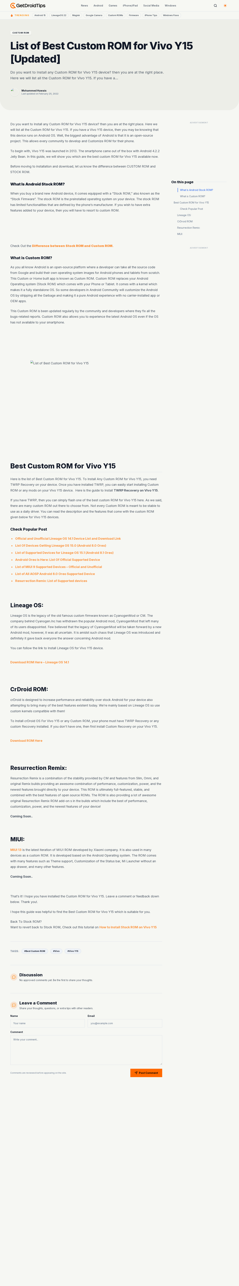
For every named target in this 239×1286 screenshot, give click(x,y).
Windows (170, 5)
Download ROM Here (26, 740)
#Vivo (56, 951)
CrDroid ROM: (185, 221)
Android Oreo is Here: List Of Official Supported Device (57, 560)
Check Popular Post (191, 208)
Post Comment (148, 1072)
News (84, 5)
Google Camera (94, 15)
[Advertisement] (86, 228)
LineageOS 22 (58, 15)
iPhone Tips (151, 15)
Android (98, 5)
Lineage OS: (184, 215)
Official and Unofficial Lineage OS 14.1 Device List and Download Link (68, 538)
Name (14, 1015)
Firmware (134, 15)
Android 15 (39, 15)
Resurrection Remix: (188, 227)
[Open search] (215, 5)
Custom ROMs (115, 15)
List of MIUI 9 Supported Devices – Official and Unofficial (58, 567)
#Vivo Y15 (73, 951)
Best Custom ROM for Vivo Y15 (191, 202)
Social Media (151, 5)
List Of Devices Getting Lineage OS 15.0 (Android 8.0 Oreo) (60, 545)
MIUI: (180, 233)
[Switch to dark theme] (225, 5)
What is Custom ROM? (192, 196)
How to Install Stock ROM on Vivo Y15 (128, 927)
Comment (16, 1031)
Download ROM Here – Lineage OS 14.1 (39, 662)
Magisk (76, 15)
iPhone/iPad (130, 5)
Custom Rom (20, 32)
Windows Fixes (171, 15)
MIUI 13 (16, 850)
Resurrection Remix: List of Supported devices (51, 581)
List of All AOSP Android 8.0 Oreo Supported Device (55, 574)
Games (113, 5)
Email (91, 1015)
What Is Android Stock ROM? (196, 189)
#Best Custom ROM (34, 951)
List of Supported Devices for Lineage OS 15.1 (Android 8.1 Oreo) (64, 553)
